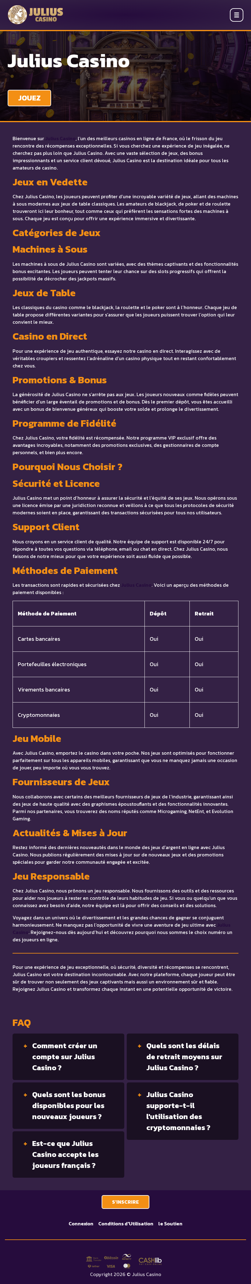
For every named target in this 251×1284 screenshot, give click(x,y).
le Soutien (170, 1223)
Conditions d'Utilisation (125, 1223)
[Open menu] (236, 15)
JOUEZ (29, 98)
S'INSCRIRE (125, 1202)
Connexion (81, 1223)
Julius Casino (60, 138)
